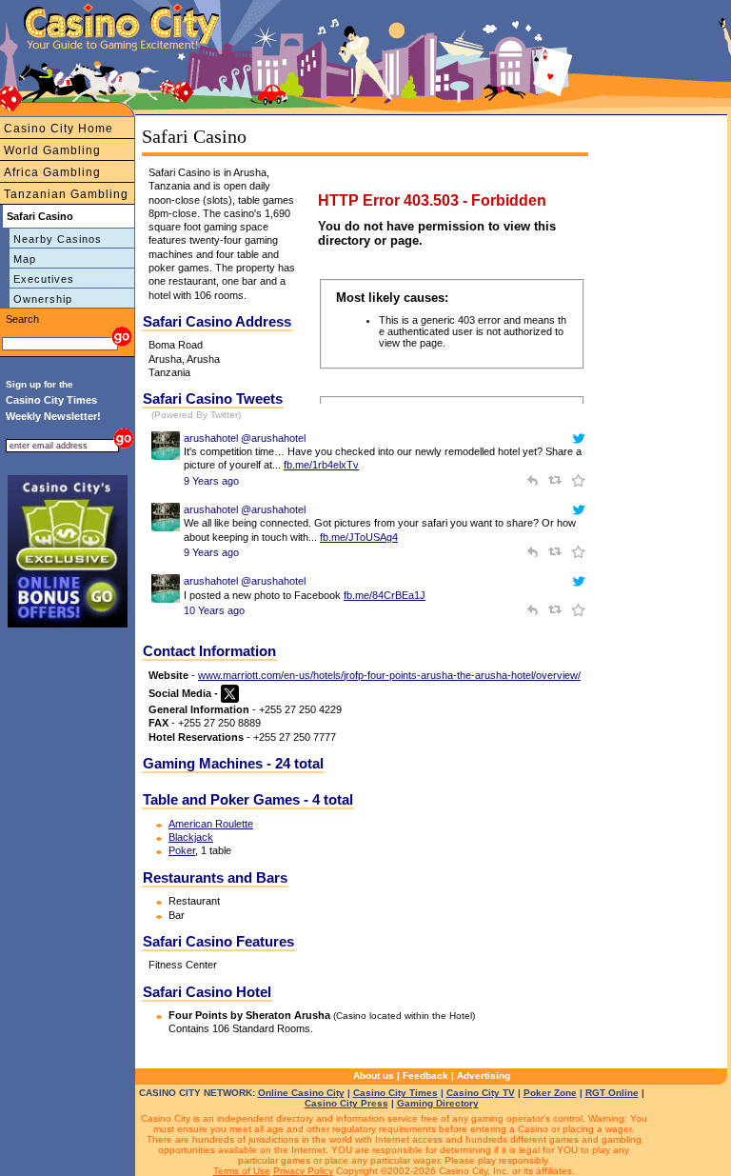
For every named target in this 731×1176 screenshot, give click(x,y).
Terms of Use (241, 1171)
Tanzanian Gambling (66, 194)
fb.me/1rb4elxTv (321, 464)
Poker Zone (550, 1092)
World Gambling (52, 150)
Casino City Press (346, 1103)
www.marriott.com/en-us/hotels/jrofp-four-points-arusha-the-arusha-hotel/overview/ (389, 675)
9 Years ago (211, 481)
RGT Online (612, 1092)
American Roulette (210, 823)
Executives (43, 279)
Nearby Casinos (57, 239)
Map (24, 259)
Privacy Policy (303, 1171)
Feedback (425, 1075)
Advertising (483, 1075)
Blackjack (190, 837)
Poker (181, 850)
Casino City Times (395, 1092)
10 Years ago (214, 610)
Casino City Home (58, 128)
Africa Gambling (52, 172)
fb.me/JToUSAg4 (359, 537)
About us (373, 1075)
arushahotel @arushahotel (245, 438)
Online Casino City (301, 1092)
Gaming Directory (438, 1103)
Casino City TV (480, 1092)
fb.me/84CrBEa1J (384, 595)
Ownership (42, 299)
